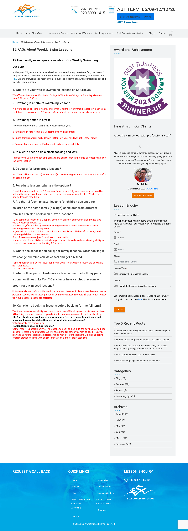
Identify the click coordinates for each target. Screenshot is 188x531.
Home (19, 33)
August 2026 (122, 414)
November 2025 (123, 444)
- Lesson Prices (103, 486)
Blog (151, 33)
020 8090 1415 (138, 480)
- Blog (73, 493)
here (140, 299)
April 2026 (120, 432)
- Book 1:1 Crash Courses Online (103, 501)
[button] (146, 146)
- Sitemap (101, 510)
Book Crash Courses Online (130, 33)
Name (117, 232)
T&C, (14, 78)
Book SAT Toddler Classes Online (135, 17)
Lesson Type (120, 268)
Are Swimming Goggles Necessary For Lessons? (138, 360)
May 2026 (120, 426)
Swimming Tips (123, 396)
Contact (163, 33)
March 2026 (121, 438)
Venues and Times (80, 33)
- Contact (75, 516)
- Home (74, 480)
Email (116, 244)
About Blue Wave (34, 33)
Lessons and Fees (57, 33)
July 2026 (120, 420)
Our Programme (103, 33)
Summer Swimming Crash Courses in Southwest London (142, 339)
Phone (117, 256)
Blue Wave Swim (88, 524)
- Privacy (75, 486)
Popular (119, 390)
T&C (37, 268)
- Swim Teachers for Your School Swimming (80, 503)
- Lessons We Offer (105, 493)
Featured (120, 384)
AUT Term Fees (127, 22)
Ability (117, 280)
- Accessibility (103, 480)
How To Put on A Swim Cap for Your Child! (135, 354)
